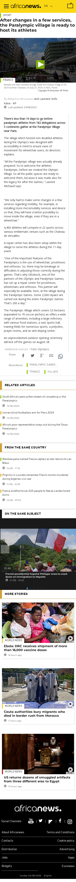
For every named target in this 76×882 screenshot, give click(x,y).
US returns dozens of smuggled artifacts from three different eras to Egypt (37, 779)
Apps (71, 857)
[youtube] (31, 821)
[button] (40, 64)
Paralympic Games (43, 364)
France (8, 80)
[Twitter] (41, 821)
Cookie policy (65, 840)
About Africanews (13, 832)
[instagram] (70, 821)
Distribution (9, 849)
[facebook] (60, 821)
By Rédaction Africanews (19, 99)
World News (13, 640)
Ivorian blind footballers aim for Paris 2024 (28, 412)
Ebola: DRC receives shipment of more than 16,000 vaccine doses (35, 648)
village (52, 371)
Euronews (68, 866)
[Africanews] (26, 6)
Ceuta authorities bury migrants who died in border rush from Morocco (34, 713)
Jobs (5, 857)
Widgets (7, 866)
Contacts (7, 840)
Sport (7, 15)
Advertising (66, 849)
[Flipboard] (50, 821)
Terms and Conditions (60, 832)
